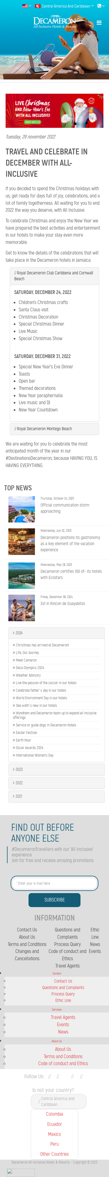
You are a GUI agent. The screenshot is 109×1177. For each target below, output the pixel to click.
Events (95, 951)
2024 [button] (19, 632)
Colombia (54, 1114)
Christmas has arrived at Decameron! (42, 645)
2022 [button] (19, 782)
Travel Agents (67, 966)
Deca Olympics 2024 (29, 668)
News (95, 944)
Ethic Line (63, 1000)
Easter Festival (26, 733)
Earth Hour (23, 740)
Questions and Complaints (63, 987)
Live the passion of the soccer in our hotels (46, 683)
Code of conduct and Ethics (63, 1063)
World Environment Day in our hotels (41, 698)
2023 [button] (19, 769)
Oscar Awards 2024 (29, 748)
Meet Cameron (26, 660)
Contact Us (27, 930)
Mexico (54, 1134)
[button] (54, 276)
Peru (54, 1144)
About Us (27, 937)
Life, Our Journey (27, 653)
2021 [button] (18, 796)
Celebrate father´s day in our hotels (40, 690)
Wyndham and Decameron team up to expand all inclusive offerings (54, 715)
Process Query (67, 944)
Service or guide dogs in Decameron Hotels (45, 725)
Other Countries (54, 1154)
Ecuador (54, 1124)
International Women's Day (34, 755)
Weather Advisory (28, 675)
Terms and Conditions (27, 944)
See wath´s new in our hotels (36, 705)
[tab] (54, 276)
